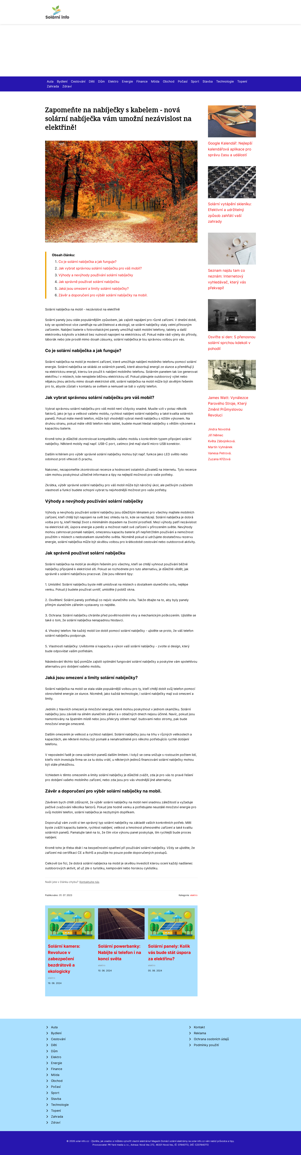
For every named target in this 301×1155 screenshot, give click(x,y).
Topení (242, 81)
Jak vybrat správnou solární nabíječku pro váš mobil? (100, 268)
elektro (194, 895)
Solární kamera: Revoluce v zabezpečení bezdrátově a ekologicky (64, 959)
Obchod (168, 81)
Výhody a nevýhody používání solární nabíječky (96, 275)
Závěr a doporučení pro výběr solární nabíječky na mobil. (103, 295)
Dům (101, 81)
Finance (142, 81)
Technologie (225, 81)
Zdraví (67, 86)
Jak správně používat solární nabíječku (89, 282)
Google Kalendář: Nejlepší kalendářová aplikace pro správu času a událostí (230, 149)
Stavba (208, 81)
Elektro (113, 81)
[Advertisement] (150, 50)
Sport (195, 81)
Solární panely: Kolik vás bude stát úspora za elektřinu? (169, 952)
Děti (92, 81)
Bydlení (62, 81)
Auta (50, 81)
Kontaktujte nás (89, 882)
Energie (127, 81)
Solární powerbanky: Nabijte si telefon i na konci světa (119, 952)
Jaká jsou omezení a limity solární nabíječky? (94, 288)
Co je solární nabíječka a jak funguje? (88, 262)
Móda (155, 81)
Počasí (182, 81)
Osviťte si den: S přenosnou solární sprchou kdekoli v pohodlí (231, 343)
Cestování (78, 81)
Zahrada (53, 86)
